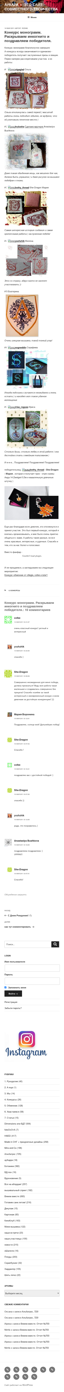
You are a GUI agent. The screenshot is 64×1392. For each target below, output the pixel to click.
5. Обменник (10, 1105)
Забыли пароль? (13, 1008)
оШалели (9, 1250)
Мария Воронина (24, 714)
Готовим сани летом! (15, 1202)
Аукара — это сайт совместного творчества (31, 6)
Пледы (8, 1256)
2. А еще (8, 1087)
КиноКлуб (9, 1220)
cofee (17, 618)
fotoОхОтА (9, 1129)
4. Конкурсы (14, 590)
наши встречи (11, 1232)
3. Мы (7, 1093)
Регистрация (10, 1001)
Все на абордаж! (12, 1184)
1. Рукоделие (11, 1081)
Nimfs (7, 1329)
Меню (34, 17)
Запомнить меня (17, 987)
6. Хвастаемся (11, 1111)
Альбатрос (10, 1153)
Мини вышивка (12, 1226)
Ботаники (9, 1166)
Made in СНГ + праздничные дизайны (23, 1141)
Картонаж (9, 1214)
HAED (7, 1135)
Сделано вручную (34, 126)
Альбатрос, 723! (30, 1311)
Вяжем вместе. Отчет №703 (35, 1323)
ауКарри (8, 1159)
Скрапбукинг (10, 1262)
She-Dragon (21, 672)
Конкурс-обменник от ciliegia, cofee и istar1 (26, 574)
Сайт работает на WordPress (18, 1384)
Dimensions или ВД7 (14, 1123)
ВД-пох (8, 1172)
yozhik (25, 28)
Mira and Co (10, 1147)
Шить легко (10, 1274)
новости (8, 1244)
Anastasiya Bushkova (26, 840)
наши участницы (13, 1238)
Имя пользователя (14, 961)
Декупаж (8, 1208)
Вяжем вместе (11, 1196)
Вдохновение (11, 1178)
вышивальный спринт (15, 1190)
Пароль (8, 974)
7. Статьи (9, 1117)
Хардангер (9, 1268)
